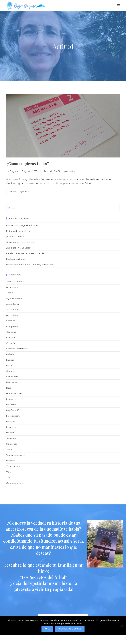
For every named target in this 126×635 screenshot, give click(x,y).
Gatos (9, 365)
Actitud (48, 171)
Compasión (12, 326)
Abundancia (12, 287)
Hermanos (11, 382)
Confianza (11, 332)
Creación (11, 343)
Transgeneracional (15, 455)
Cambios (10, 320)
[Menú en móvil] (118, 5)
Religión (10, 432)
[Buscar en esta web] (63, 208)
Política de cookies (69, 629)
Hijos (8, 388)
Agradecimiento (14, 298)
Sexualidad (12, 444)
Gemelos (10, 371)
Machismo (11, 404)
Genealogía (12, 376)
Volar (8, 472)
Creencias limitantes (16, 348)
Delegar (10, 354)
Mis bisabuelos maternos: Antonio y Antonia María (30, 264)
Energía (10, 360)
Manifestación (13, 410)
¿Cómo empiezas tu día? (27, 163)
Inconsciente (12, 399)
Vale (47, 629)
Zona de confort (14, 483)
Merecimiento (13, 416)
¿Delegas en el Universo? (19, 248)
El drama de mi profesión (18, 231)
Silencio (10, 449)
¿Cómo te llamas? (15, 236)
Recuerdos (11, 427)
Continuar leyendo (20, 191)
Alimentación (13, 304)
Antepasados (13, 309)
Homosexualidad (14, 393)
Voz (8, 477)
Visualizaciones (13, 466)
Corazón (10, 337)
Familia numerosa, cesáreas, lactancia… (25, 253)
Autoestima (12, 315)
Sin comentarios (66, 171)
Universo (10, 460)
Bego (13, 171)
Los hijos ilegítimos (15, 259)
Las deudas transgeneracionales (22, 225)
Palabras (10, 421)
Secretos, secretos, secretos (20, 242)
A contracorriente (15, 281)
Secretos (11, 438)
